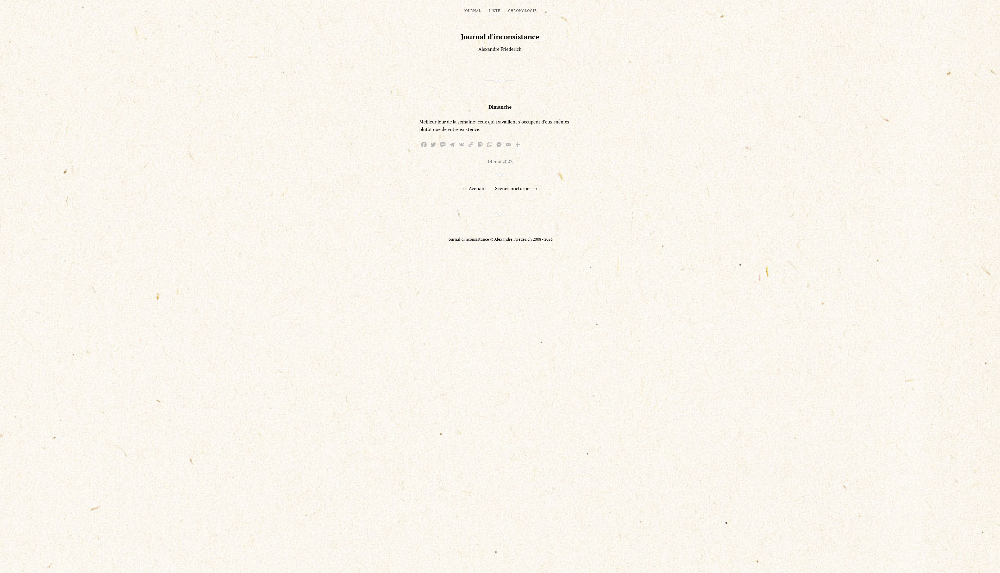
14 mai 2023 (500, 161)
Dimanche (500, 107)
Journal (472, 10)
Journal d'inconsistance (500, 36)
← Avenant (474, 188)
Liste (494, 10)
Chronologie (522, 10)
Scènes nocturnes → (516, 188)
